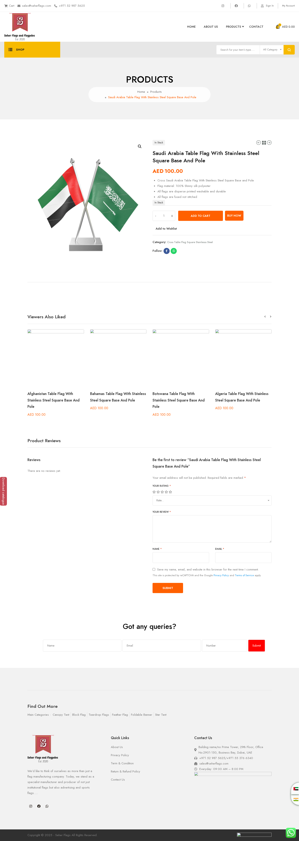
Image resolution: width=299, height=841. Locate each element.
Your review (162, 512)
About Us (211, 27)
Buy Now (234, 216)
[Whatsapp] (47, 806)
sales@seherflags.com (36, 5)
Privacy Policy (221, 575)
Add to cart (200, 216)
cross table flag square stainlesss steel (190, 242)
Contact (256, 27)
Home (191, 27)
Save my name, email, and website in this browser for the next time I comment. (208, 569)
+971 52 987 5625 (72, 5)
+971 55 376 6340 (240, 758)
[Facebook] (39, 806)
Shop (20, 50)
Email (219, 549)
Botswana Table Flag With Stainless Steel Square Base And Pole (179, 400)
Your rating (162, 486)
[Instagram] (30, 806)
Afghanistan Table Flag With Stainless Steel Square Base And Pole (53, 400)
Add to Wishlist (166, 228)
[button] (267, 317)
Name (157, 549)
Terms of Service (244, 575)
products (233, 27)
